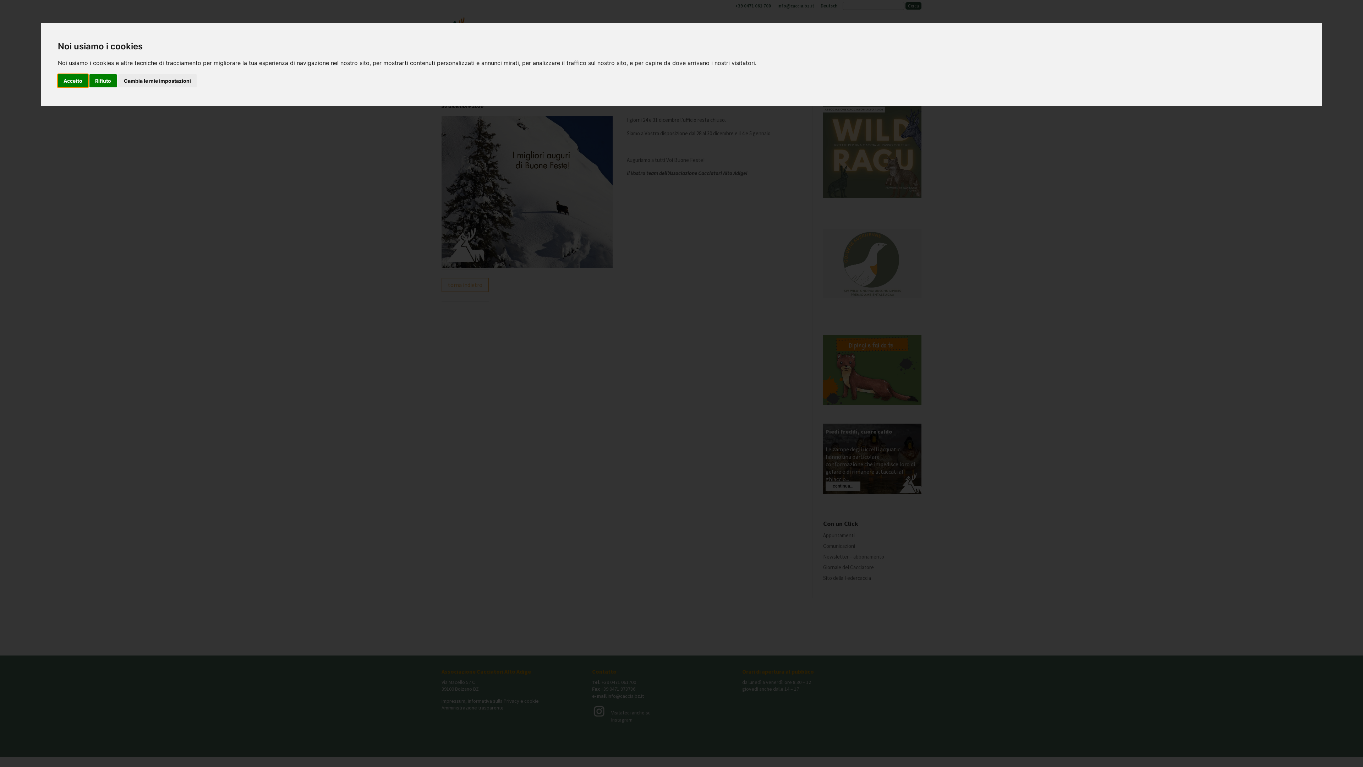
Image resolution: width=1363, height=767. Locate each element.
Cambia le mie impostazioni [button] (157, 81)
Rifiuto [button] (103, 81)
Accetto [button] (73, 81)
